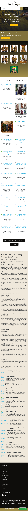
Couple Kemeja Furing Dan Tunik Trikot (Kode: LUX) (21, 146)
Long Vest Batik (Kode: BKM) (7, 209)
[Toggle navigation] (26, 9)
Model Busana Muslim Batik (14, 437)
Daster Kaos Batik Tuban (21, 126)
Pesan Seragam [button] (5, 38)
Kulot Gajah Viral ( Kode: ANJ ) (21, 209)
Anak (5, 63)
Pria (4, 53)
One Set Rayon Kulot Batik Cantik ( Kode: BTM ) (7, 233)
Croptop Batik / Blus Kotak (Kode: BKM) (21, 200)
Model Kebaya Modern (12, 397)
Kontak (3, 488)
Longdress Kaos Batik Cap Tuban (7, 135)
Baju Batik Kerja (9, 383)
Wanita (14, 53)
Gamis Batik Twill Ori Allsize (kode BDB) (7, 167)
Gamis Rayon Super (21, 153)
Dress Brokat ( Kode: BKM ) (7, 200)
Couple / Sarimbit (14, 63)
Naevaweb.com (16, 509)
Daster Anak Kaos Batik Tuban (7, 178)
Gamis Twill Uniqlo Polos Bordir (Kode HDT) (21, 231)
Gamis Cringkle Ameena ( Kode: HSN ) (7, 89)
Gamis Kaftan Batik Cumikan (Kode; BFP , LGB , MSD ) (20, 190)
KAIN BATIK (23, 53)
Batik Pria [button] (21, 240)
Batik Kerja (8, 405)
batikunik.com (11, 508)
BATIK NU (4, 477)
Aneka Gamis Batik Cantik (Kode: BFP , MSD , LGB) (7, 190)
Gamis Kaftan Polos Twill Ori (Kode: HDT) (7, 108)
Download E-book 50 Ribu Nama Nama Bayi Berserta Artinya (17, 420)
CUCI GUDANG (14, 74)
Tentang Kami (5, 487)
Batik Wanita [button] (14, 244)
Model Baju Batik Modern (13, 444)
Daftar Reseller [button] (14, 25)
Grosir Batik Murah (11, 411)
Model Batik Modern (11, 370)
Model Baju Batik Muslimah (14, 452)
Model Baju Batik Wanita (14, 430)
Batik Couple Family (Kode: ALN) (7, 144)
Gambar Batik (9, 390)
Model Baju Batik (10, 376)
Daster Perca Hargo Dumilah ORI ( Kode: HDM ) (7, 158)
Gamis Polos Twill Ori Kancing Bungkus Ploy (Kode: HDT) (20, 98)
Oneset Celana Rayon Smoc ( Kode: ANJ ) (20, 219)
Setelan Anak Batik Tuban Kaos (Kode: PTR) (21, 179)
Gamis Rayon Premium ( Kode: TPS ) (21, 117)
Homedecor (23, 63)
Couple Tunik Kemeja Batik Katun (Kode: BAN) (20, 168)
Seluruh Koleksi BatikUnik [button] (10, 240)
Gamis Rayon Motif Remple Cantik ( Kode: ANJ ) (7, 221)
